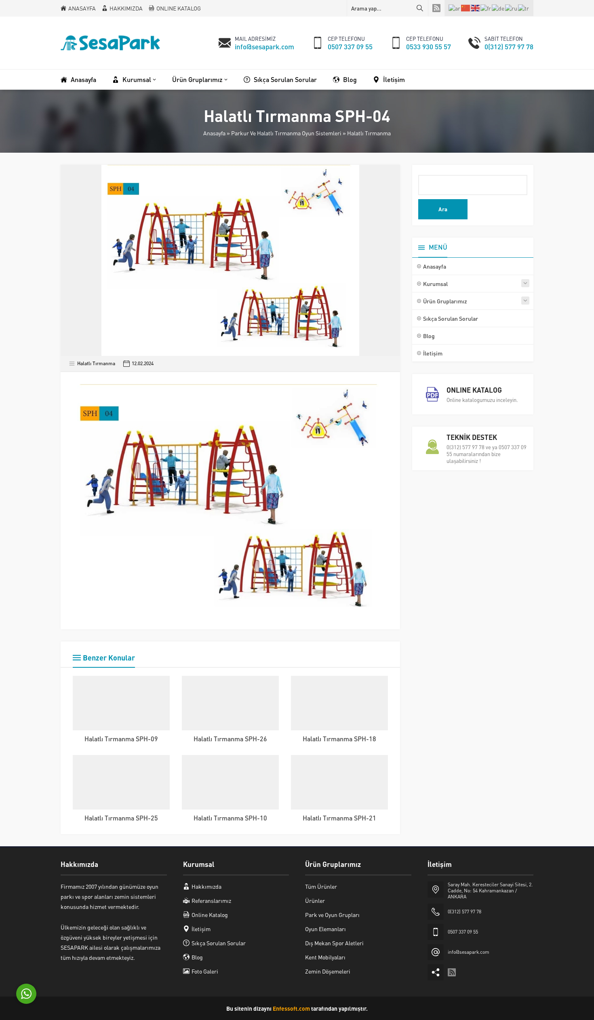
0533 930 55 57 (428, 46)
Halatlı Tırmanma (369, 133)
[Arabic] (455, 8)
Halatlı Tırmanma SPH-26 (230, 738)
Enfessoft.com (291, 1008)
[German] (498, 8)
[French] (486, 8)
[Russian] (511, 8)
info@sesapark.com (264, 46)
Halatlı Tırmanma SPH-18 (339, 738)
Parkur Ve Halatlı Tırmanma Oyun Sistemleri (286, 133)
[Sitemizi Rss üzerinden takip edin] (436, 8)
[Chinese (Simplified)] (466, 8)
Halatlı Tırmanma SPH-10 (230, 818)
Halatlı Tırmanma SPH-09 (121, 738)
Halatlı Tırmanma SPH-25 (121, 818)
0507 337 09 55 (350, 46)
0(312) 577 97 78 (508, 46)
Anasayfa (214, 133)
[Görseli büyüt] (377, 395)
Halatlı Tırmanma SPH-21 (339, 818)
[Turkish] (524, 8)
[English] (475, 8)
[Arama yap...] (420, 8)
